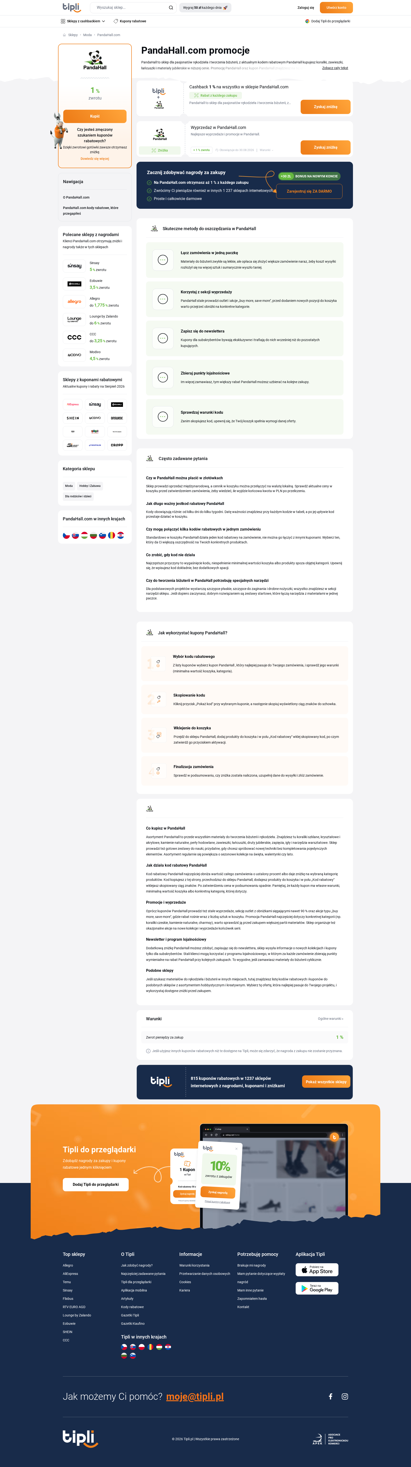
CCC (66, 1340)
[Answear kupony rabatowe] (117, 418)
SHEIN (67, 1332)
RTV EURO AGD (74, 1307)
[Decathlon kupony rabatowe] (95, 445)
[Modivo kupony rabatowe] (95, 418)
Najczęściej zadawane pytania (143, 1274)
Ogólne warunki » (330, 1019)
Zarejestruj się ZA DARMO (309, 191)
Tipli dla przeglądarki (136, 1282)
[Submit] (171, 8)
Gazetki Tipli (130, 1315)
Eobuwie (69, 1323)
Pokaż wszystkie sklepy (326, 1082)
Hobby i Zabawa (90, 486)
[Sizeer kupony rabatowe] (73, 445)
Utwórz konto (336, 7)
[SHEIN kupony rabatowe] (73, 418)
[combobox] (133, 8)
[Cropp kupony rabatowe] (117, 445)
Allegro (68, 1265)
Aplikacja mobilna (134, 1290)
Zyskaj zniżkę (326, 106)
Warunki (265, 150)
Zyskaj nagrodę (218, 1192)
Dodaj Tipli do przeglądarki (96, 1184)
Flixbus (68, 1299)
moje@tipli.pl (195, 1396)
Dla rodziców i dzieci (78, 496)
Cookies (185, 1282)
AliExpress (70, 1274)
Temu (67, 1282)
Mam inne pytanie (250, 1290)
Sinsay (68, 1290)
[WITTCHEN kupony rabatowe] (117, 431)
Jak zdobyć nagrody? (137, 1265)
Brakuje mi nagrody (251, 1265)
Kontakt (243, 1307)
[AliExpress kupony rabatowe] (73, 404)
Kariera (184, 1290)
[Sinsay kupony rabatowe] (95, 404)
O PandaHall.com (76, 197)
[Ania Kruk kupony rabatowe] (73, 431)
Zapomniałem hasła (252, 1299)
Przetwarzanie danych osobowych (204, 1274)
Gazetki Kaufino (133, 1323)
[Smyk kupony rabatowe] (95, 431)
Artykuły (127, 1299)
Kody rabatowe (132, 1307)
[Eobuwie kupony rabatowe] (117, 404)
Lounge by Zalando (77, 1315)
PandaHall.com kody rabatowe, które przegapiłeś (90, 211)
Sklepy (73, 35)
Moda (87, 35)
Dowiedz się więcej (95, 159)
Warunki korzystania (194, 1265)
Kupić (95, 116)
